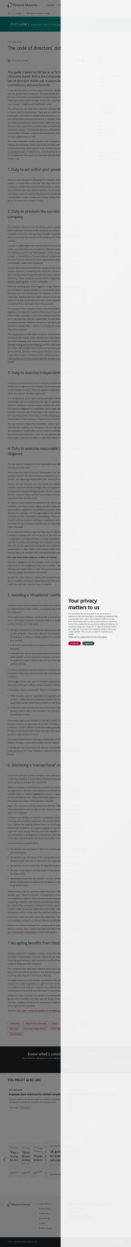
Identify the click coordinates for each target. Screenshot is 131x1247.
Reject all (88, 643)
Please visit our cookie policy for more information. (87, 637)
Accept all (74, 643)
